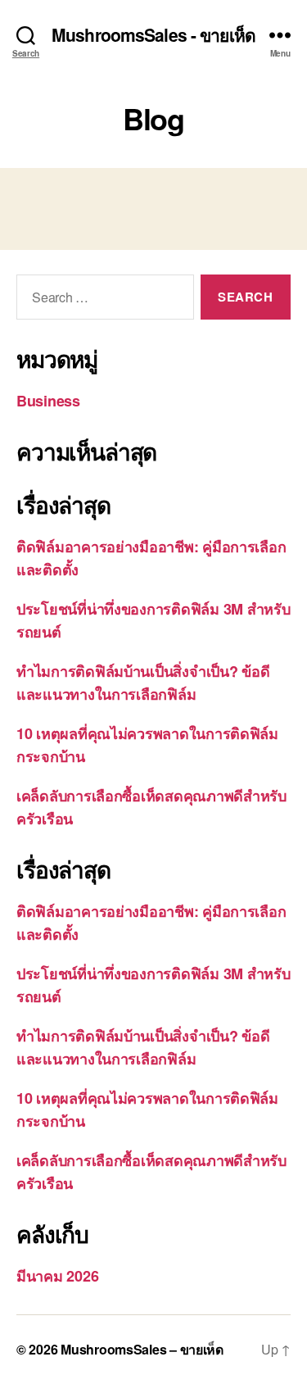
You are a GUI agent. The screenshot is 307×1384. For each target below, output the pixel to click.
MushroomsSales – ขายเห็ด (142, 1349)
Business (48, 400)
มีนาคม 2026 (57, 1275)
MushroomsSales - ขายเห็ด (153, 34)
